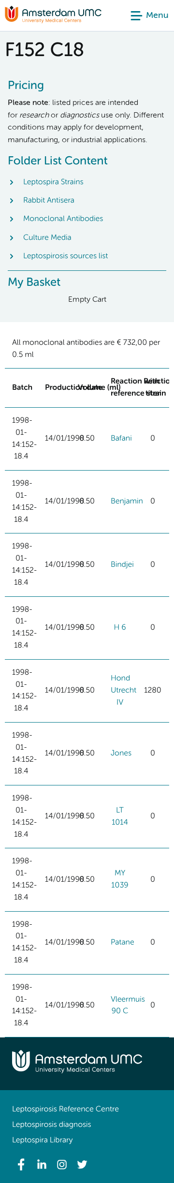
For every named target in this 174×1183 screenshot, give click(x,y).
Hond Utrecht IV (123, 691)
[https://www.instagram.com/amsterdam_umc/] (62, 1164)
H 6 (120, 628)
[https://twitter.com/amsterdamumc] (82, 1164)
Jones (121, 753)
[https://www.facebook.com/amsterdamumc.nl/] (21, 1164)
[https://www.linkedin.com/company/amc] (41, 1164)
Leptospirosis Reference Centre (65, 1109)
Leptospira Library (42, 1140)
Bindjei (122, 565)
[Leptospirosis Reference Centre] (53, 21)
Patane (122, 942)
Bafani (121, 439)
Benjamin (127, 501)
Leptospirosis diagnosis (51, 1125)
